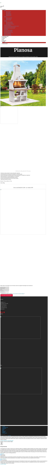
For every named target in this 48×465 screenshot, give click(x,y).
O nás (5, 42)
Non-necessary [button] (3, 458)
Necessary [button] (2, 453)
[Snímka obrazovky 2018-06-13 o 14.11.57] (21, 393)
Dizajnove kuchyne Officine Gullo (10, 27)
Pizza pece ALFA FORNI (8, 31)
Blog (3, 39)
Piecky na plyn (8, 19)
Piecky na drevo (8, 18)
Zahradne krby (8, 13)
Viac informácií (10, 440)
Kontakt (3, 41)
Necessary (3, 454)
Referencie (4, 40)
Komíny (5, 20)
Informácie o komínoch (10, 24)
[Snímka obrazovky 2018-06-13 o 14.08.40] (20, 338)
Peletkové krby (8, 15)
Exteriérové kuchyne (7, 35)
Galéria (3, 38)
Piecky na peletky (9, 17)
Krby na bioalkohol (7, 33)
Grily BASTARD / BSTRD (8, 30)
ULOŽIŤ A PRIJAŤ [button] (3, 464)
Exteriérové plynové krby (8, 32)
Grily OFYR (6, 29)
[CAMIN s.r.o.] (3, 3)
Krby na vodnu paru (7, 34)
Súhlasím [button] (2, 440)
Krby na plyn (8, 12)
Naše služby (4, 37)
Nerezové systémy (9, 21)
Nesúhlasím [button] (6, 440)
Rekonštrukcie (5, 43)
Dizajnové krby (8, 14)
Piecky (5, 16)
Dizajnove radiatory (7, 25)
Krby (5, 10)
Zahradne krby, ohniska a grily (9, 28)
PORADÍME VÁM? (5, 36)
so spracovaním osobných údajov (18, 293)
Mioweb (9, 435)
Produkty (4, 9)
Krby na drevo (8, 11)
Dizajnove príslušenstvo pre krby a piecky (11, 26)
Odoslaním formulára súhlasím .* (13, 293)
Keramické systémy (9, 22)
